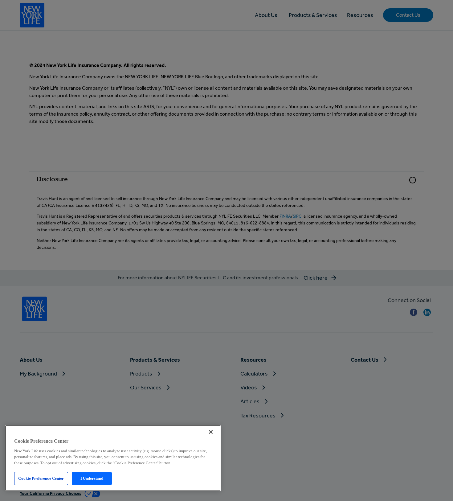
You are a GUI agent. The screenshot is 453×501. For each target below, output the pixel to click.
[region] (113, 458)
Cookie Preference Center (41, 478)
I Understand (92, 478)
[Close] (211, 432)
